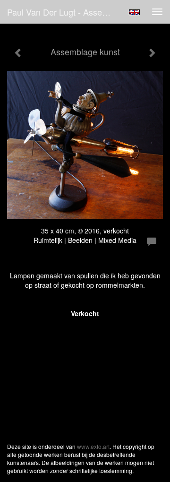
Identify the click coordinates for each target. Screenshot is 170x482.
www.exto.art (93, 446)
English (134, 12)
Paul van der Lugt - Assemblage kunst (65, 12)
